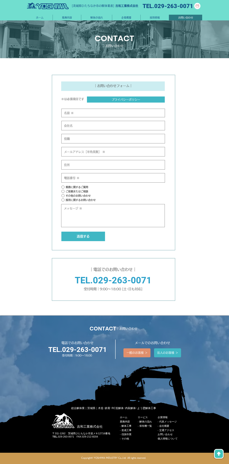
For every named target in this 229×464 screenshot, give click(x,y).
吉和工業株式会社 (126, 5)
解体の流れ (145, 421)
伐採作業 (126, 434)
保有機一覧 (145, 425)
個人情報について (168, 438)
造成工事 (126, 430)
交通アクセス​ (166, 430)
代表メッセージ (168, 421)
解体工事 (126, 425)
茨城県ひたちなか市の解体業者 (93, 5)
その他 (125, 438)
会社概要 (164, 425)
